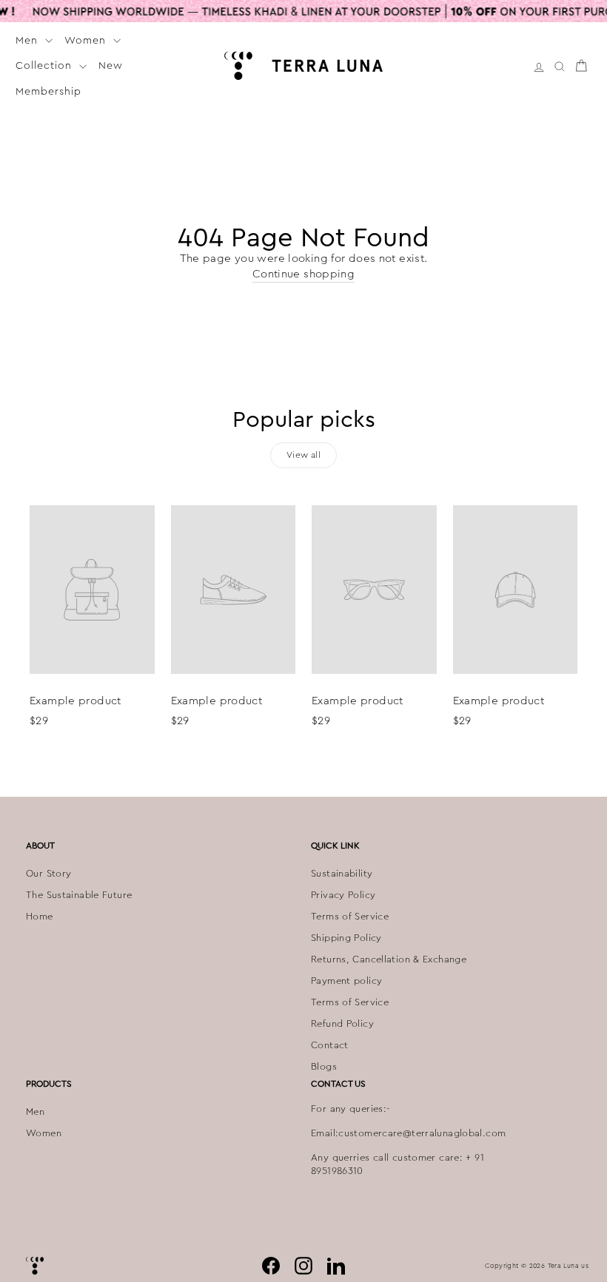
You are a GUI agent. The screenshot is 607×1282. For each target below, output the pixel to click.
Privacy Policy (343, 895)
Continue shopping (303, 274)
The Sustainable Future (79, 895)
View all (303, 455)
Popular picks (303, 419)
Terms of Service (350, 916)
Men (28, 40)
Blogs (324, 1066)
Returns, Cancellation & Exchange (388, 959)
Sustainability (341, 873)
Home (39, 916)
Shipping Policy (346, 938)
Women (87, 40)
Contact (330, 1045)
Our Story (48, 873)
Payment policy (346, 981)
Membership (48, 91)
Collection (46, 65)
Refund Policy (342, 1023)
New (110, 65)
